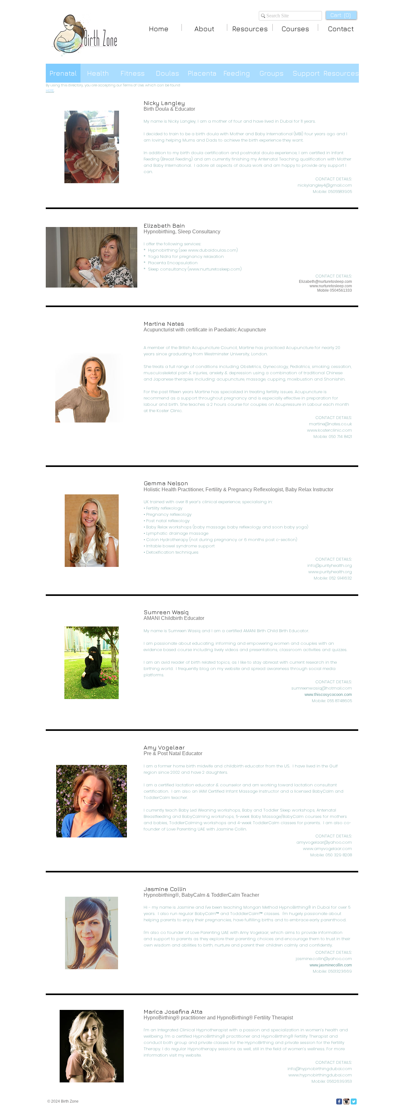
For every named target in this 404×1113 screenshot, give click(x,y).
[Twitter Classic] (354, 1101)
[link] (341, 15)
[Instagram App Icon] (346, 1101)
